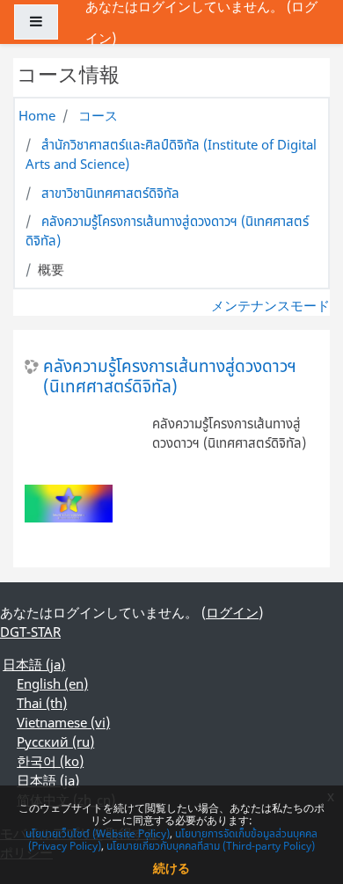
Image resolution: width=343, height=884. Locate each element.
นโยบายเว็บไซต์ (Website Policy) (98, 833)
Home (36, 115)
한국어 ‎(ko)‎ (50, 761)
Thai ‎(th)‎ (42, 703)
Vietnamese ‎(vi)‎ (63, 722)
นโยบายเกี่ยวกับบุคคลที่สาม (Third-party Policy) (210, 845)
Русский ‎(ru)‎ (55, 741)
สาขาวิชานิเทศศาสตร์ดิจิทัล (110, 192)
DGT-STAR (30, 631)
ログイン (232, 612)
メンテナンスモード (270, 305)
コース (98, 115)
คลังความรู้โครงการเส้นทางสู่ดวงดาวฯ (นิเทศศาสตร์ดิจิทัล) (169, 376)
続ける (171, 867)
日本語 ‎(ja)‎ (34, 664)
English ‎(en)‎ (52, 683)
